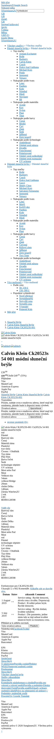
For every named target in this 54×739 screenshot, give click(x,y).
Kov (21, 107)
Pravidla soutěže (24, 688)
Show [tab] (4, 661)
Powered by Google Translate (15, 696)
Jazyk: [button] (4, 27)
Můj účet (5, 2)
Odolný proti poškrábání (30, 156)
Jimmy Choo (25, 185)
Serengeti (23, 75)
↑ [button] (1, 731)
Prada (22, 72)
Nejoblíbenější (26, 298)
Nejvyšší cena (25, 301)
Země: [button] (4, 19)
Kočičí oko (24, 207)
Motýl (22, 204)
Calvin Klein (25, 62)
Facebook (18, 629)
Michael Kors (25, 70)
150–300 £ (24, 290)
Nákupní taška (8, 8)
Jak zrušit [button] (22, 693)
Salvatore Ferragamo (29, 191)
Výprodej (23, 306)
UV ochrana (25, 161)
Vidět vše (5, 508)
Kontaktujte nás (8, 682)
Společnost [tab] (6, 658)
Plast (21, 113)
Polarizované (25, 153)
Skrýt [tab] (9, 661)
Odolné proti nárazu (28, 145)
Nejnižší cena (25, 304)
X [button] (2, 10)
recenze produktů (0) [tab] (17, 422)
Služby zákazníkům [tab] (10, 677)
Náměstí (23, 91)
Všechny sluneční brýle (12, 674)
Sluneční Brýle (14, 322)
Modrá (22, 123)
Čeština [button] (4, 30)
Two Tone (24, 255)
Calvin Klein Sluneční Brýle (20, 325)
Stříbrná (23, 134)
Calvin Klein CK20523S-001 (21, 327)
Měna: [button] (4, 32)
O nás (4, 663)
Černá (22, 121)
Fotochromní (25, 150)
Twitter (26, 629)
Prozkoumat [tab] (7, 669)
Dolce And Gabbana (29, 67)
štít (20, 99)
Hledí (21, 94)
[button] (27, 13)
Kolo (21, 88)
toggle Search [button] (21, 5)
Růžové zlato (25, 247)
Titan (21, 115)
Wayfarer (23, 96)
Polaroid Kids (25, 309)
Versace (23, 78)
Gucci (22, 183)
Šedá (21, 131)
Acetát (22, 105)
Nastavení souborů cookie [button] (20, 666)
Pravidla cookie (21, 663)
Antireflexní (25, 142)
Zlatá (21, 129)
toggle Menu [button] (7, 38)
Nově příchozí (26, 296)
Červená (23, 244)
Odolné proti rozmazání (30, 158)
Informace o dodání (25, 682)
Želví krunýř (25, 137)
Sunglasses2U (8, 5)
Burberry (23, 59)
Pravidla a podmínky (33, 685)
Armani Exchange (27, 53)
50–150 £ (23, 287)
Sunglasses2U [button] (9, 10)
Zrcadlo (23, 148)
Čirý (21, 126)
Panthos (23, 86)
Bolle (21, 56)
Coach (22, 64)
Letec (21, 83)
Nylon (22, 110)
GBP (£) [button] (5, 35)
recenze (10, 663)
